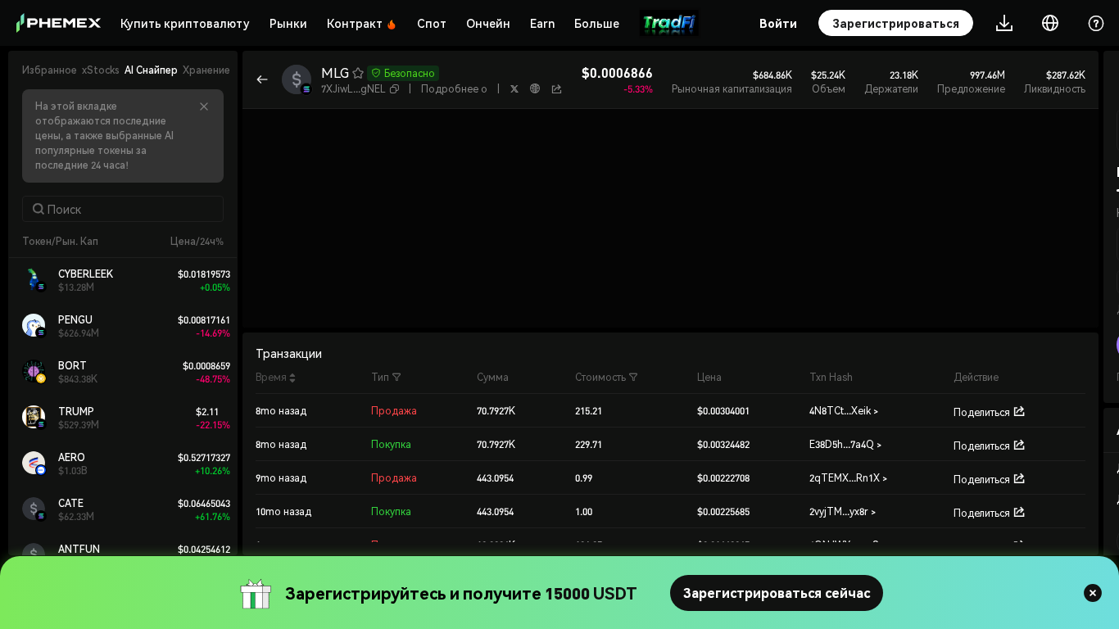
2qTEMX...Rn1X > (848, 478)
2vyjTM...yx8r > (842, 511)
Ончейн (488, 23)
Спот (431, 23)
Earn (542, 23)
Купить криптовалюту (185, 23)
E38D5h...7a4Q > (845, 444)
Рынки (288, 23)
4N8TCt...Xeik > (843, 411)
